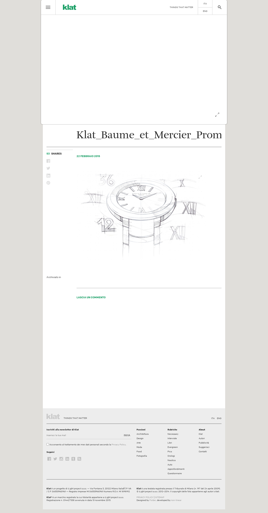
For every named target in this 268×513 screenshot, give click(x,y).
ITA (213, 418)
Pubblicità (204, 442)
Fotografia (142, 455)
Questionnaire (175, 473)
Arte (139, 442)
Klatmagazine (53, 416)
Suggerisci (204, 447)
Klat (201, 434)
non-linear (176, 500)
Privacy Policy (119, 444)
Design (140, 438)
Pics (170, 451)
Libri (170, 442)
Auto (170, 464)
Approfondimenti (176, 469)
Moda (139, 447)
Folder (152, 500)
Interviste (172, 438)
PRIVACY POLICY (145, 497)
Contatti (203, 451)
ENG (219, 418)
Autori (202, 438)
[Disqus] (142, 354)
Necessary (173, 434)
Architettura (143, 434)
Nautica (172, 460)
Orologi (171, 455)
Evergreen (173, 447)
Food (139, 451)
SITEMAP (159, 497)
